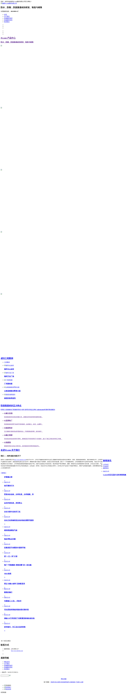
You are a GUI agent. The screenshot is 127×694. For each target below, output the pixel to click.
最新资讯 (106, 468)
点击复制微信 (4, 675)
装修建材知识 (8, 18)
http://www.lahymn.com (20, 459)
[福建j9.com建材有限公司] (9, 3)
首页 (5, 14)
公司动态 (106, 464)
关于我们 (7, 16)
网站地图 (63, 679)
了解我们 (3, 473)
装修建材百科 (8, 20)
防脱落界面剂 (65, 682)
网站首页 (7, 662)
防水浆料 (58, 682)
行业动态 (106, 466)
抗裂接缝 (72, 682)
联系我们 (7, 21)
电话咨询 (8, 689)
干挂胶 (78, 682)
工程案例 (7, 362)
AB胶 (81, 682)
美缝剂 (53, 682)
